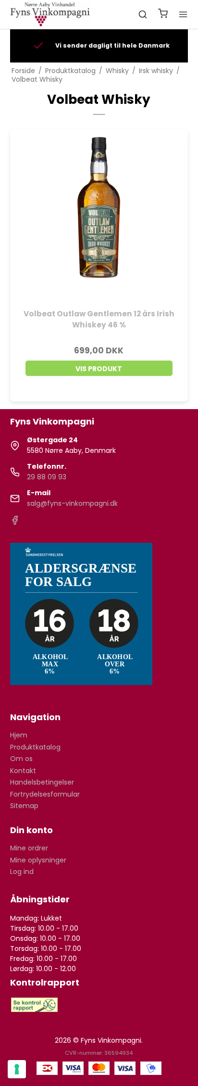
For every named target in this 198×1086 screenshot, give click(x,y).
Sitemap (24, 806)
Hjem (18, 735)
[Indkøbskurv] (163, 15)
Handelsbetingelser (42, 782)
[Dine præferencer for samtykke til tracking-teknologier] (17, 1069)
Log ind (22, 871)
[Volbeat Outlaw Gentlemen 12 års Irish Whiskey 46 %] (99, 218)
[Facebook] (15, 522)
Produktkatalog (35, 747)
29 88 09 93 (46, 477)
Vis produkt (98, 369)
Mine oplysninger (38, 860)
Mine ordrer (29, 848)
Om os (21, 758)
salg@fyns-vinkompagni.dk (72, 503)
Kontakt (23, 770)
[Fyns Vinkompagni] (50, 14)
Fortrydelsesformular (45, 794)
